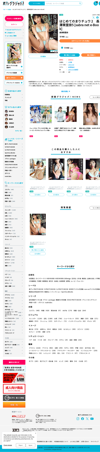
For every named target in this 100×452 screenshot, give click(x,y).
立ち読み (43, 56)
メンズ (9, 348)
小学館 (70, 62)
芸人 (8, 327)
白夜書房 (62, 281)
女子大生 (9, 309)
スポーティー (10, 233)
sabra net (71, 65)
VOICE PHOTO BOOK (11, 164)
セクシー (10, 263)
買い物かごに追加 (69, 55)
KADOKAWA (51, 278)
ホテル (9, 283)
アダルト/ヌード (9, 333)
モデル (9, 304)
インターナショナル (12, 236)
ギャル (9, 239)
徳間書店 (45, 281)
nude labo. (8, 176)
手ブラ (9, 342)
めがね (9, 198)
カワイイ (10, 260)
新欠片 (51, 281)
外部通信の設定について (61, 441)
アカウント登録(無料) (14, 18)
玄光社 (74, 278)
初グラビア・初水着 (12, 345)
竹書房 (39, 281)
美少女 (9, 248)
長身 (8, 225)
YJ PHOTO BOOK (10, 147)
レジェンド (10, 324)
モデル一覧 (18, 131)
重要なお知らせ (14, 362)
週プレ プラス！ (11, 78)
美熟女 (9, 254)
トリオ (9, 277)
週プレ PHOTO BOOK (11, 144)
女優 (8, 301)
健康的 (9, 227)
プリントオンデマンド (11, 167)
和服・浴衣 (10, 201)
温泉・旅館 (10, 286)
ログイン (14, 24)
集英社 (84, 278)
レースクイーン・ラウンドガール (13, 312)
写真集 (9, 9)
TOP (4, 9)
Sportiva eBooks (10, 153)
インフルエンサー (12, 318)
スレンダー (11, 210)
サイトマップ (94, 441)
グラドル (10, 295)
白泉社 (56, 281)
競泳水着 (9, 195)
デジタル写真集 (11, 73)
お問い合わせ (85, 441)
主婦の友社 (90, 278)
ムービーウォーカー (77, 281)
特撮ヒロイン (10, 321)
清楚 (8, 266)
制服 (8, 192)
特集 (6, 100)
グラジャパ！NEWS (13, 83)
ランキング (8, 97)
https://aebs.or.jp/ (27, 431)
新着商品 (7, 94)
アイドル (9, 298)
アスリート (10, 330)
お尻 (8, 216)
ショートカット (11, 219)
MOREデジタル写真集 (76, 289)
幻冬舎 (79, 278)
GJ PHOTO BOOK (10, 150)
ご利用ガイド (11, 32)
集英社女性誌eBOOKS (36, 292)
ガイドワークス (41, 278)
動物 (8, 350)
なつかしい (10, 257)
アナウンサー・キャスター (13, 315)
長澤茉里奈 (71, 67)
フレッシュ (10, 230)
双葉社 (68, 281)
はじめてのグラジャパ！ (14, 29)
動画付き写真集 (9, 162)
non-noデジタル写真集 (92, 289)
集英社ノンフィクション (52, 292)
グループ (9, 280)
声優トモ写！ (8, 170)
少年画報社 (32, 281)
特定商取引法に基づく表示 (44, 441)
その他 (9, 353)
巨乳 (9, 213)
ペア (8, 274)
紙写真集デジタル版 (10, 156)
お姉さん (10, 251)
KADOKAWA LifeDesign (63, 278)
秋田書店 (32, 278)
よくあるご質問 (11, 36)
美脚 (8, 222)
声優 (8, 307)
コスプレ (10, 189)
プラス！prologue (10, 159)
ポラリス (7, 173)
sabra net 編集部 (73, 69)
